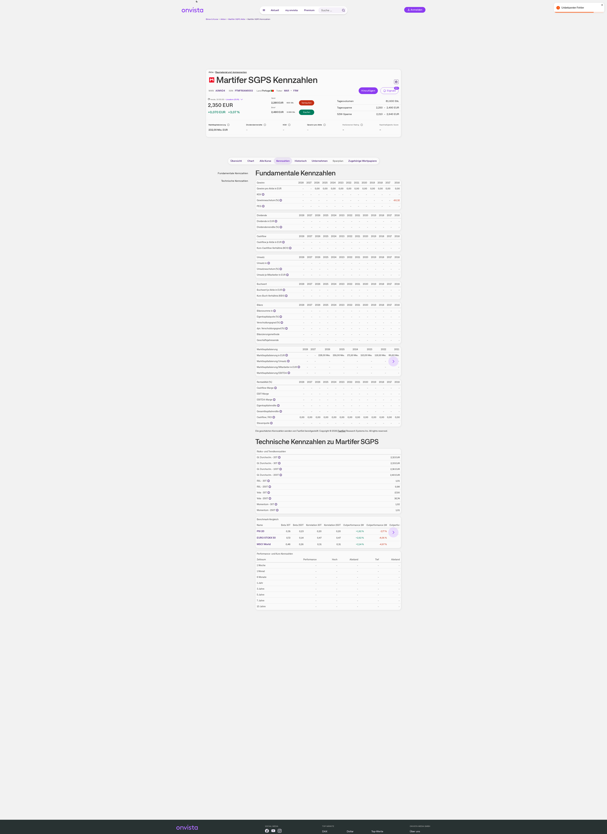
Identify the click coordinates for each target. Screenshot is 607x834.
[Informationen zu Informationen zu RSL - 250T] (270, 486)
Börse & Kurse (212, 19)
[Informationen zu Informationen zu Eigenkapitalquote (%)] (280, 316)
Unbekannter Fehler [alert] (572, 7)
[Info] (228, 125)
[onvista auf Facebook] (267, 831)
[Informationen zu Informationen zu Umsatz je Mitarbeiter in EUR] (287, 274)
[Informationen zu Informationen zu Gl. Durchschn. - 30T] (279, 463)
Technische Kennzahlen (234, 181)
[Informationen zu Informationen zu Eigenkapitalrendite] (278, 405)
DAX (324, 831)
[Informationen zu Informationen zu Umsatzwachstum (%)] (280, 269)
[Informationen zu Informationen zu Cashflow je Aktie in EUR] (283, 242)
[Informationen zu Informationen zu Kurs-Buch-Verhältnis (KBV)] (286, 295)
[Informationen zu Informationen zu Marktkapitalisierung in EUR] (286, 355)
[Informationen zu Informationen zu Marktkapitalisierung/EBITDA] (289, 372)
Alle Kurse (265, 161)
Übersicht (236, 161)
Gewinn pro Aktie (314, 125)
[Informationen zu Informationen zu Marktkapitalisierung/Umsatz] (288, 361)
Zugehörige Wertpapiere (362, 161)
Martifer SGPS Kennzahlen (258, 19)
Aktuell (275, 10)
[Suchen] (343, 10)
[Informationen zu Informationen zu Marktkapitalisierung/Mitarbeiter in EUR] (299, 367)
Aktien (223, 19)
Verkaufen (307, 102)
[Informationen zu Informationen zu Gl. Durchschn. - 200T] (280, 475)
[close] (602, 5)
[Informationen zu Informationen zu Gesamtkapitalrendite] (280, 411)
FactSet (342, 430)
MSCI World (264, 544)
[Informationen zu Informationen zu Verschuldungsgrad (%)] (282, 322)
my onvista (291, 10)
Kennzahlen (283, 161)
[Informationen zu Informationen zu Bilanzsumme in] (274, 310)
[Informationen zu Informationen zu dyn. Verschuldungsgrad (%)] (286, 328)
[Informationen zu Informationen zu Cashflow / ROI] (273, 417)
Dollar (350, 831)
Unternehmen (320, 161)
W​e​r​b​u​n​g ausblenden (331, 43)
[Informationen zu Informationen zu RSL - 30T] (268, 480)
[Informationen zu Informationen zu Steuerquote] (271, 423)
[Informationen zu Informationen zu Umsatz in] (268, 263)
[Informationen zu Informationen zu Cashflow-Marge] (275, 387)
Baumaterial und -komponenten (231, 72)
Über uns (415, 831)
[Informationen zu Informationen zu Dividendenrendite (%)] (281, 227)
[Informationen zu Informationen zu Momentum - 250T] (277, 510)
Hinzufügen (368, 90)
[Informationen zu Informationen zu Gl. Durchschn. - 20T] (279, 457)
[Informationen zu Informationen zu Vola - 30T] (268, 492)
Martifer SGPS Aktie (236, 19)
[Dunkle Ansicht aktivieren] (197, 1)
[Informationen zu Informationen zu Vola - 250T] (270, 498)
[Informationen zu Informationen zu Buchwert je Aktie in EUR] (284, 289)
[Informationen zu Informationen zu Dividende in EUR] (276, 221)
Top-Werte (377, 831)
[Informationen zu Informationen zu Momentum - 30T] (276, 504)
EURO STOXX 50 (266, 537)
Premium (309, 10)
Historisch (301, 161)
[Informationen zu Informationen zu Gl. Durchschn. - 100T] (280, 469)
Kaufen (306, 112)
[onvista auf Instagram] (280, 831)
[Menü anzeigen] (264, 10)
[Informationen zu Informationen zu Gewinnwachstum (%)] (280, 200)
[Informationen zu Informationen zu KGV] (263, 194)
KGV (285, 125)
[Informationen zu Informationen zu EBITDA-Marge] (274, 399)
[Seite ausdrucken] (396, 82)
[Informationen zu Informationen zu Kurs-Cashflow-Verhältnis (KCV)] (290, 248)
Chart (250, 161)
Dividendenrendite (254, 125)
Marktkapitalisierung (217, 125)
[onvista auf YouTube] (273, 831)
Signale (391, 90)
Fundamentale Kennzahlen (233, 173)
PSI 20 (260, 531)
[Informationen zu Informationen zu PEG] (263, 206)
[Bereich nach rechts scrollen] (393, 361)
